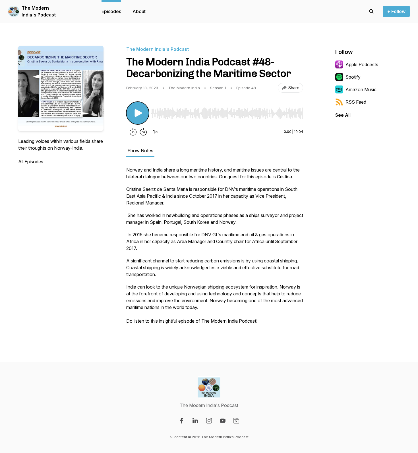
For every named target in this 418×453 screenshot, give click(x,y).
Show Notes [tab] (140, 150)
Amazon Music (360, 89)
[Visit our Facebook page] (182, 420)
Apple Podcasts (361, 64)
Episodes (111, 11)
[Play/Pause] (137, 113)
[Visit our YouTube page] (222, 420)
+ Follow (396, 11)
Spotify (353, 77)
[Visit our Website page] (236, 420)
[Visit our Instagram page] (209, 420)
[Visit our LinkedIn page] (195, 420)
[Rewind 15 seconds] (133, 132)
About (139, 11)
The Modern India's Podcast (39, 11)
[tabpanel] (214, 248)
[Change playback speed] (155, 132)
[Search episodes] (371, 11)
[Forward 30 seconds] (143, 132)
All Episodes (30, 161)
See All (343, 115)
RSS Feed (355, 102)
